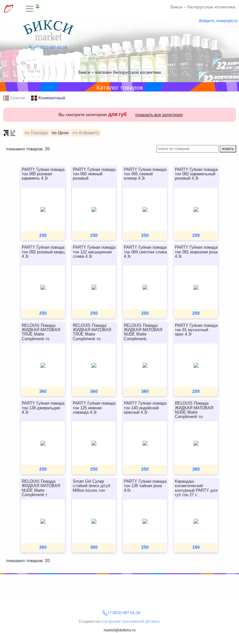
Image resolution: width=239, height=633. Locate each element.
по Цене (60, 132)
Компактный (51, 97)
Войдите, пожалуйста (218, 21)
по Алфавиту (86, 132)
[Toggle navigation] (33, 9)
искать (228, 149)
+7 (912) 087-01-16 (50, 47)
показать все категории (159, 114)
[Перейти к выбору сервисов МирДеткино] (8, 8)
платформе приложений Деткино (130, 621)
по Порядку (36, 132)
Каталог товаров (119, 87)
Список (17, 97)
